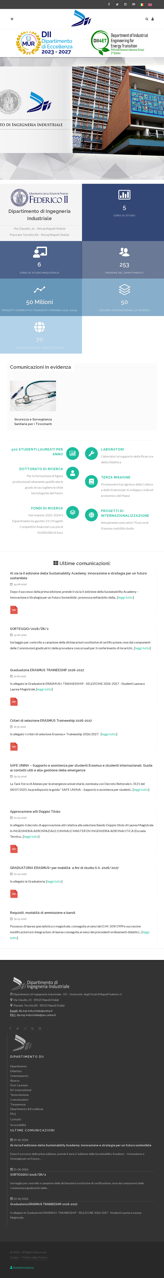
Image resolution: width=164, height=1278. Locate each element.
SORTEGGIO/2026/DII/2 (29, 629)
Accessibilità (18, 1125)
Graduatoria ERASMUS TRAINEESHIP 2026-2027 (47, 670)
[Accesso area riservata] (152, 18)
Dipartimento (18, 1066)
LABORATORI (112, 449)
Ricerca (14, 1080)
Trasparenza (18, 1104)
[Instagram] (125, 4)
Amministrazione (23, 1267)
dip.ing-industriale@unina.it (36, 1010)
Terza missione (19, 1094)
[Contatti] (134, 4)
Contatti (15, 1119)
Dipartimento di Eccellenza (26, 1109)
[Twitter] (117, 4)
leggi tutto (125, 597)
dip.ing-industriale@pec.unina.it (36, 1015)
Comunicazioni (19, 1099)
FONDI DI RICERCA (47, 508)
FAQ (13, 1113)
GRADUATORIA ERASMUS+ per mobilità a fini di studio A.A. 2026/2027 (64, 868)
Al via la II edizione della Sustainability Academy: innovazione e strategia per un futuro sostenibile (80, 1145)
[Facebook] (109, 4)
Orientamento (19, 1075)
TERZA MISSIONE (116, 477)
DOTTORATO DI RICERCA (41, 469)
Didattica (16, 1071)
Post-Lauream (19, 1085)
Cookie (14, 1257)
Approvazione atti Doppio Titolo (35, 811)
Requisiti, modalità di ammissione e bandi (42, 913)
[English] (150, 4)
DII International (20, 1090)
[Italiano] (142, 4)
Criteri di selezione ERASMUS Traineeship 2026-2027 (51, 721)
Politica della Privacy (34, 1257)
